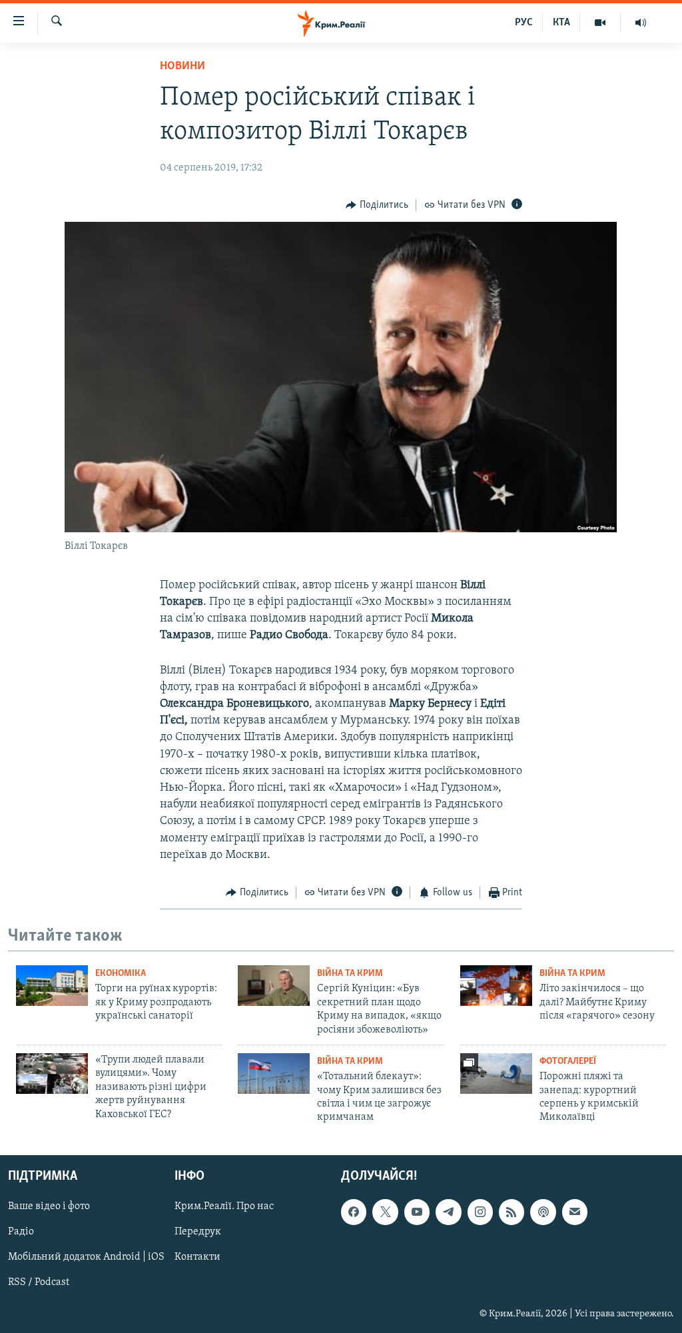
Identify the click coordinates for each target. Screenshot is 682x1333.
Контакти (197, 1257)
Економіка (120, 974)
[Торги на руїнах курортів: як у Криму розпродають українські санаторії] (52, 985)
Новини (182, 67)
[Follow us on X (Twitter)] (385, 1211)
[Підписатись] (574, 1211)
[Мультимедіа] (600, 22)
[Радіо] (641, 22)
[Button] (377, 205)
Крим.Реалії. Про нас (224, 1206)
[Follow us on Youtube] (417, 1211)
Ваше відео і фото (49, 1206)
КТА (561, 22)
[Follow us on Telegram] (448, 1211)
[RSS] (511, 1211)
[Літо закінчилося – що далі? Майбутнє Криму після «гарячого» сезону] (496, 985)
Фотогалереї (567, 1062)
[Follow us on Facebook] (353, 1211)
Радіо (21, 1231)
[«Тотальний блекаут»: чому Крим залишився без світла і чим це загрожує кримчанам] (274, 1073)
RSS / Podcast (38, 1282)
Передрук (197, 1231)
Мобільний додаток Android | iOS (86, 1257)
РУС (524, 22)
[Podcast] (542, 1211)
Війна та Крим (350, 974)
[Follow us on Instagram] (480, 1211)
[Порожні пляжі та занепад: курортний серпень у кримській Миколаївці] (496, 1073)
